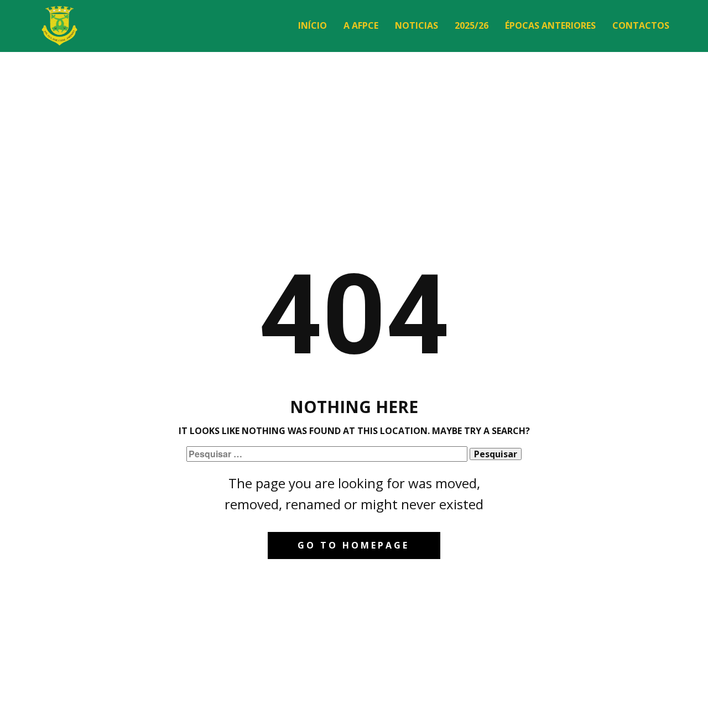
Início (312, 25)
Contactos (640, 25)
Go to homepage (353, 545)
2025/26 (471, 25)
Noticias (416, 25)
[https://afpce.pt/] (59, 25)
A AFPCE (360, 25)
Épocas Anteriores (550, 25)
